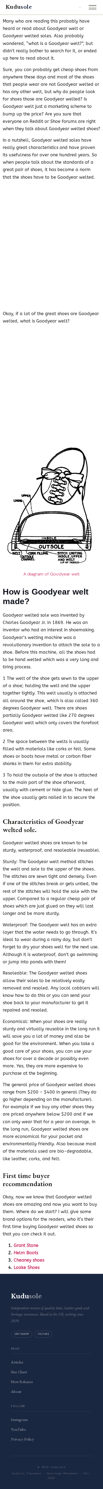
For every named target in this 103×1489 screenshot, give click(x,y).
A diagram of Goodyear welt (51, 574)
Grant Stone (26, 1245)
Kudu (18, 7)
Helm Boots (26, 1252)
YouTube (43, 1334)
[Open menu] (93, 7)
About (16, 1391)
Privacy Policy (22, 1439)
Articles (17, 1362)
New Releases (22, 1381)
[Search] (80, 7)
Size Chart (19, 1371)
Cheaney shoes (29, 1260)
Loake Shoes (27, 1267)
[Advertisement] (51, 238)
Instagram (21, 1334)
